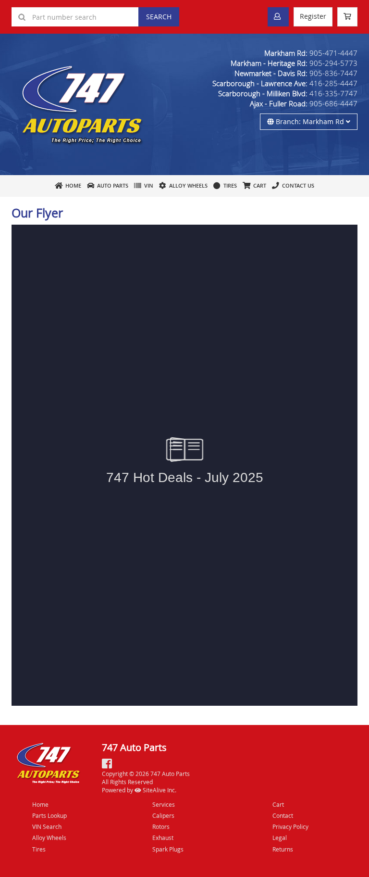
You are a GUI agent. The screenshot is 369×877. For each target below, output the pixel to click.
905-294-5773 (333, 63)
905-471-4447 (333, 53)
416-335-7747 (333, 93)
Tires (229, 185)
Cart (278, 804)
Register (313, 16)
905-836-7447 (333, 73)
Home (71, 185)
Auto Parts (111, 185)
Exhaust (162, 837)
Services (163, 804)
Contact (282, 815)
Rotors (161, 826)
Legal (279, 837)
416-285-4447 (333, 83)
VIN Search (47, 826)
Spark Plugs (168, 849)
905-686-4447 (333, 103)
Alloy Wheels (187, 185)
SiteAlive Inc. (158, 790)
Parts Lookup (49, 815)
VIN (147, 185)
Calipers (163, 815)
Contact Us (296, 185)
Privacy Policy (290, 826)
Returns (282, 849)
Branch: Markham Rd (310, 121)
